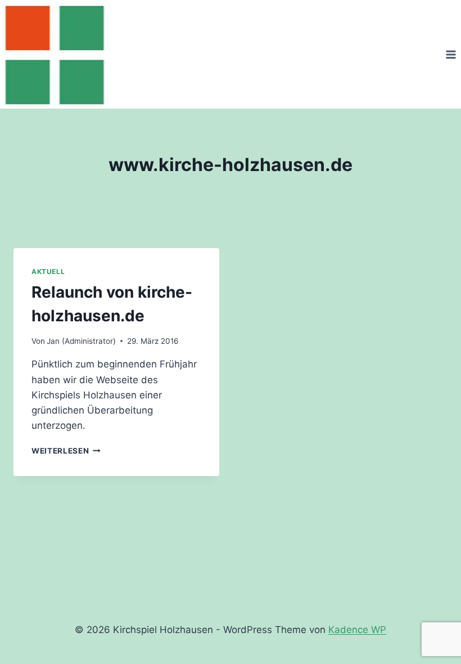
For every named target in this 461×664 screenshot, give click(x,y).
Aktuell (48, 271)
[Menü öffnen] (450, 54)
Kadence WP (357, 629)
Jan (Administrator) (81, 341)
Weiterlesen (66, 450)
